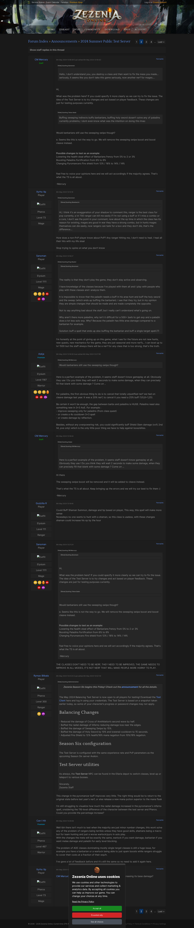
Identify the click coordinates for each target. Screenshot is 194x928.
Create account (160, 2)
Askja (41, 353)
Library (64, 29)
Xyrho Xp (41, 191)
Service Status (38, 2)
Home (51, 29)
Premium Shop (76, 2)
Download (112, 29)
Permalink (159, 59)
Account (141, 29)
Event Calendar (52, 2)
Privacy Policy (126, 924)
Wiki (77, 29)
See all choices (97, 922)
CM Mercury (41, 59)
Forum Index (38, 41)
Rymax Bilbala (41, 675)
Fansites (64, 2)
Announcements (64, 41)
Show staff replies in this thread (47, 49)
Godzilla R (41, 503)
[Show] (63, 202)
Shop (127, 29)
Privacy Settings (159, 924)
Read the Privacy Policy (83, 901)
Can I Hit (41, 820)
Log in (147, 2)
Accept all (97, 908)
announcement (129, 686)
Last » (161, 41)
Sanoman (41, 255)
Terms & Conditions (142, 924)
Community (92, 29)
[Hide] (60, 65)
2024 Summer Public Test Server (105, 41)
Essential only (97, 915)
